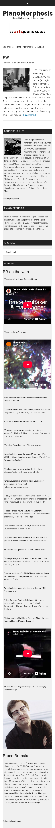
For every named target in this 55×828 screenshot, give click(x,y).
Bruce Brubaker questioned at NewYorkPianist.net (25, 549)
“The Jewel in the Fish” (13, 526)
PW (6, 57)
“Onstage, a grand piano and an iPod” (19, 469)
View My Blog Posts (11, 199)
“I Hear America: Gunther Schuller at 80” (20, 600)
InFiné (26, 766)
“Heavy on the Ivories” (13, 496)
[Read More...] (38, 229)
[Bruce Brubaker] (27, 726)
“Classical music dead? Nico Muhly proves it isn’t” (24, 409)
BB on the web (16, 272)
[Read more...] (29, 115)
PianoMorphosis (28, 13)
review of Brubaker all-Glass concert (23, 421)
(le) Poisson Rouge (32, 802)
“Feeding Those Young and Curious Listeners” (23, 511)
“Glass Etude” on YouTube (15, 332)
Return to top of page (12, 821)
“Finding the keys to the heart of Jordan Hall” (22, 558)
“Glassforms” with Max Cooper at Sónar (20, 279)
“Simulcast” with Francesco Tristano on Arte (22, 445)
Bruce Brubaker (17, 756)
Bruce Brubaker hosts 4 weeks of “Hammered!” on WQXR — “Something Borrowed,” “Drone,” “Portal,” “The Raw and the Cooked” (27, 457)
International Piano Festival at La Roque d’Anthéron (25, 793)
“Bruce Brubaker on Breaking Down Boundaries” (24, 481)
